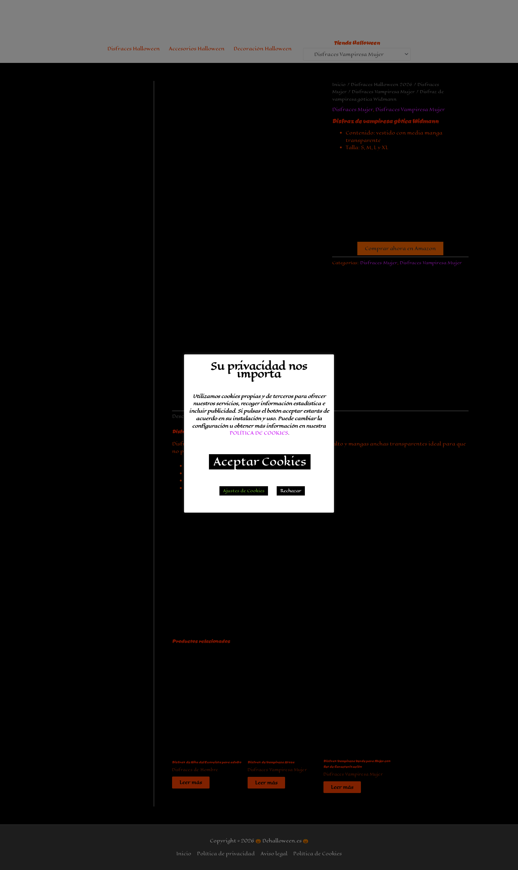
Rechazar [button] (290, 491)
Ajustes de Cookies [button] (243, 491)
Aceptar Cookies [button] (259, 461)
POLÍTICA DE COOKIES (259, 433)
